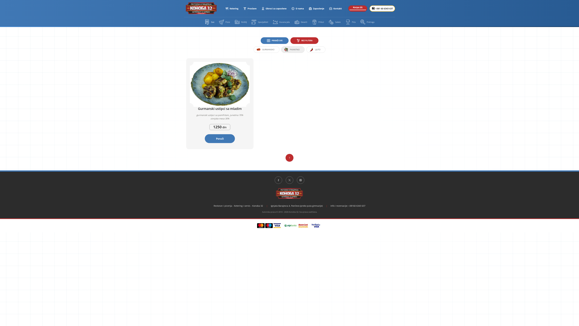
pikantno (295, 49)
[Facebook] (278, 180)
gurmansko (268, 49)
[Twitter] (289, 180)
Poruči (220, 138)
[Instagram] (300, 180)
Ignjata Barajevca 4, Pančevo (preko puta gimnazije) (297, 205)
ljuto (317, 49)
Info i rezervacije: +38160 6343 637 (348, 205)
